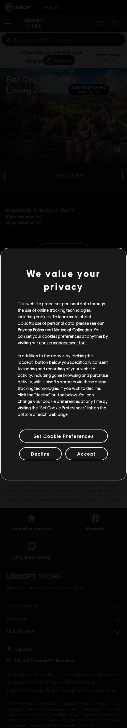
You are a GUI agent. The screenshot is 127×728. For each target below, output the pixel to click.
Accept (86, 453)
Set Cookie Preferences (63, 435)
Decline (40, 453)
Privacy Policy (31, 329)
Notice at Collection (73, 329)
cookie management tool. (63, 342)
